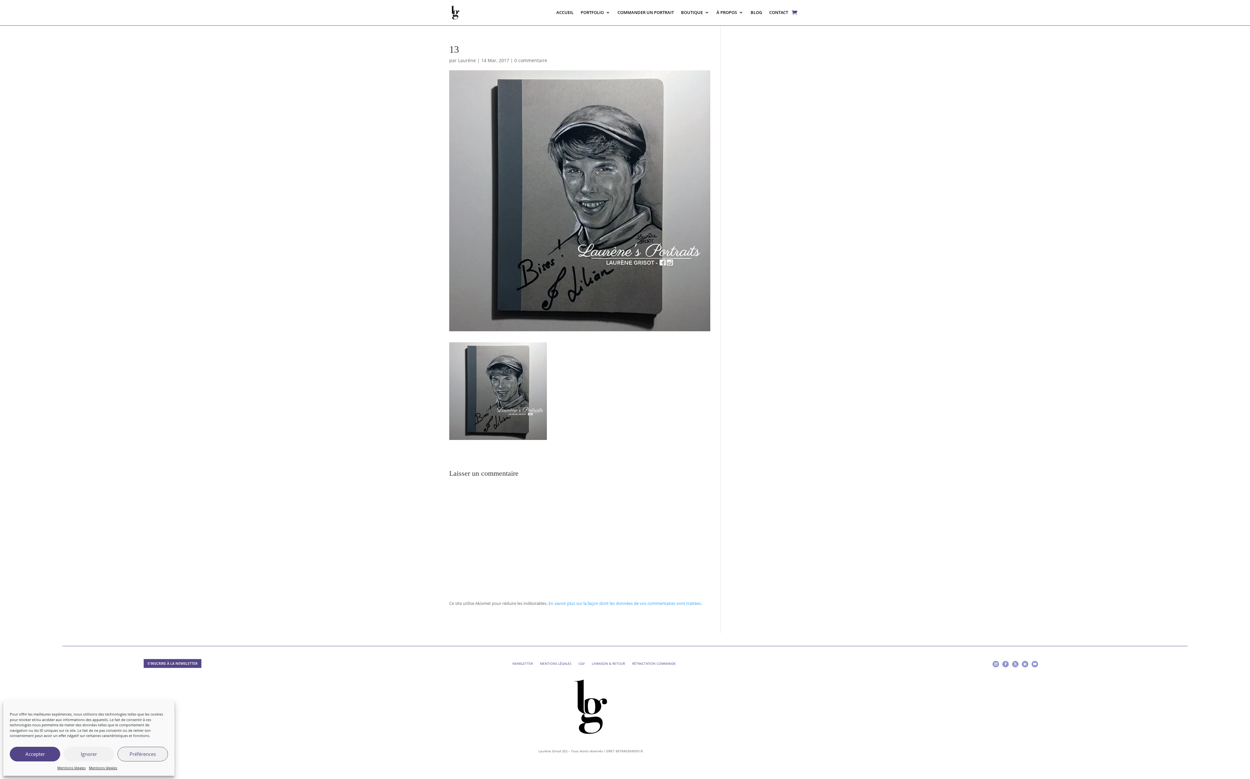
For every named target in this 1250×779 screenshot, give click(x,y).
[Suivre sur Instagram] (996, 664)
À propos (726, 12)
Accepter (35, 754)
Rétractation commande (654, 663)
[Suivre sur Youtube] (1035, 664)
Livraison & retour (608, 663)
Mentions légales (71, 767)
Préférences (143, 754)
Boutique (692, 12)
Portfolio (592, 12)
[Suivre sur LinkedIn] (1025, 664)
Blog (756, 12)
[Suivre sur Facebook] (1005, 664)
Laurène (467, 60)
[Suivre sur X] (1015, 664)
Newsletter (522, 663)
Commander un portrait (646, 12)
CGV (581, 663)
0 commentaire (530, 60)
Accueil (565, 12)
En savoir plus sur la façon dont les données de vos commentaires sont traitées (625, 603)
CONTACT (778, 12)
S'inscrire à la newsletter (172, 663)
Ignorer (89, 754)
